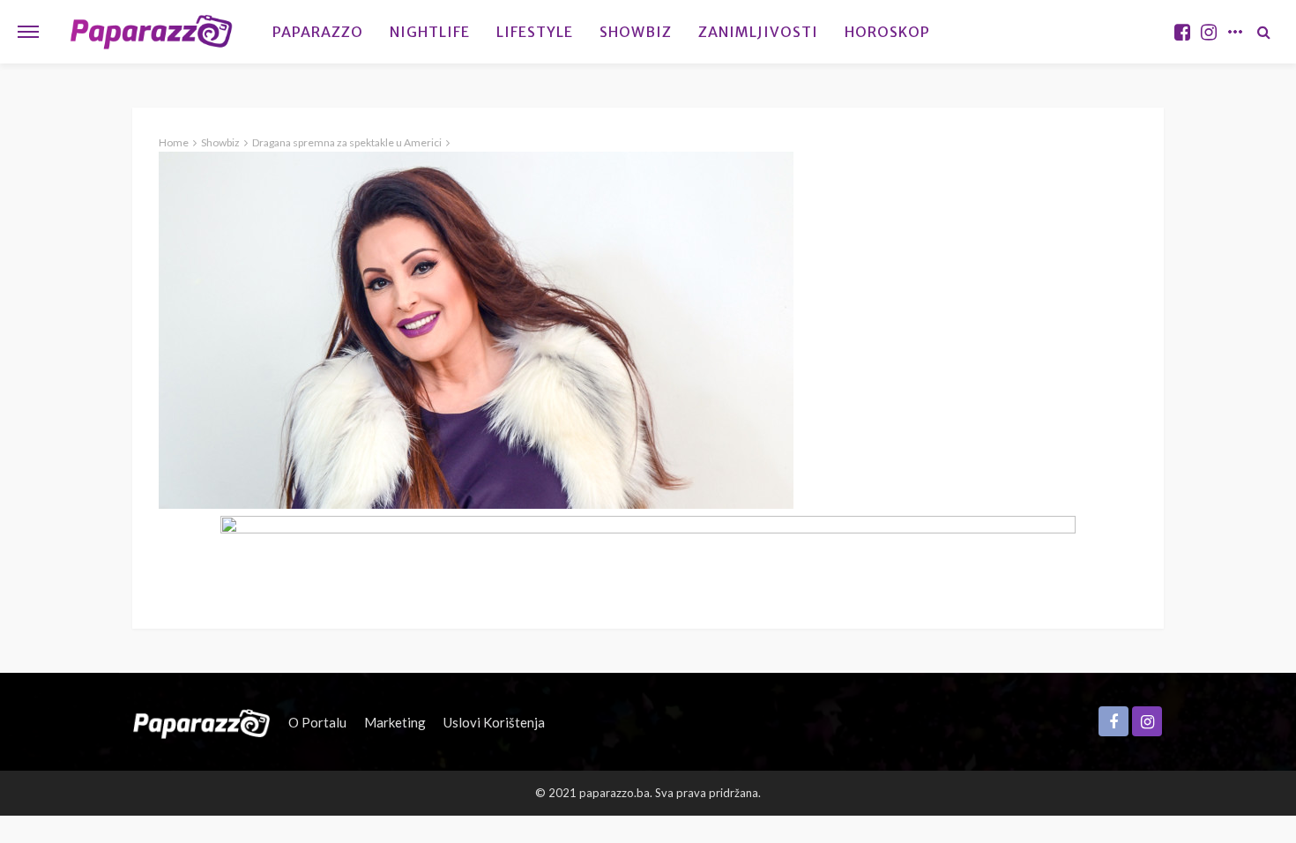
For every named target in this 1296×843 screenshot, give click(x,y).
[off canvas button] (28, 31)
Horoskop (887, 32)
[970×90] (648, 554)
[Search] (1263, 31)
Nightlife (430, 32)
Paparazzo (317, 32)
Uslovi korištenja (494, 722)
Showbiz (636, 32)
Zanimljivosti (758, 32)
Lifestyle (534, 32)
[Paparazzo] (201, 722)
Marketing (395, 722)
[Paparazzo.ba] (151, 32)
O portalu (317, 722)
